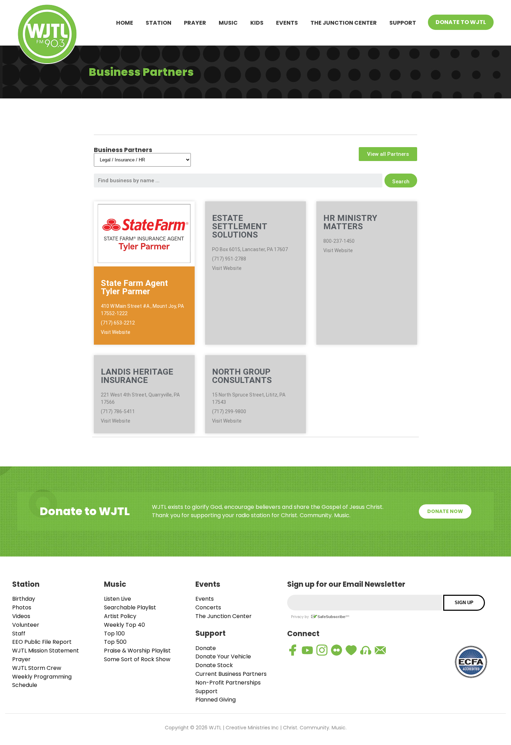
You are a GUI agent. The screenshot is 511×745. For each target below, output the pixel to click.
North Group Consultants (242, 376)
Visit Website (115, 332)
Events (287, 23)
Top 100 (114, 634)
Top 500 (115, 642)
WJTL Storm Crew (36, 668)
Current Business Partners (231, 674)
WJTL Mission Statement (45, 651)
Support (402, 23)
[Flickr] (336, 650)
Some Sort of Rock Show (137, 659)
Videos (21, 616)
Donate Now (445, 511)
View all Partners (388, 154)
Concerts (208, 607)
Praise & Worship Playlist (137, 651)
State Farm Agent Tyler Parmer (134, 287)
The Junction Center (343, 23)
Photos (21, 607)
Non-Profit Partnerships (228, 683)
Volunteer (25, 625)
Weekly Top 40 (124, 625)
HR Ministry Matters (350, 222)
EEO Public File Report (42, 642)
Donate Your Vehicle (223, 656)
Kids (256, 23)
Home (124, 23)
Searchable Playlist (130, 607)
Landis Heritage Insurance (137, 376)
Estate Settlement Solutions (239, 226)
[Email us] (380, 650)
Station (158, 23)
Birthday (23, 599)
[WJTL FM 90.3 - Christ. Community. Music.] (47, 35)
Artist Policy (120, 616)
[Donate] (351, 650)
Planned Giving (215, 700)
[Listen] (365, 650)
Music (228, 23)
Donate (205, 648)
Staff (18, 634)
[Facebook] (292, 650)
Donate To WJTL (461, 22)
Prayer (195, 23)
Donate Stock (214, 665)
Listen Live (117, 599)
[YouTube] (307, 650)
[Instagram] (321, 650)
